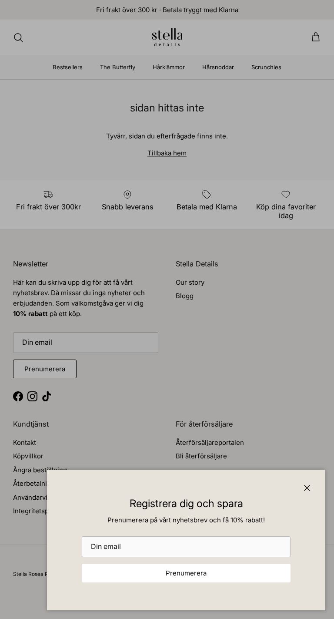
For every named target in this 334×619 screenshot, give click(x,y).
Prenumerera (186, 573)
